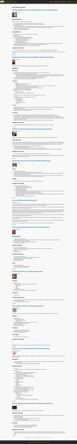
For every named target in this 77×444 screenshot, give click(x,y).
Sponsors (64, 1)
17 (38, 437)
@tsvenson (16, 50)
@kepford (18, 345)
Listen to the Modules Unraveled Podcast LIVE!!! (24, 200)
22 (46, 437)
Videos (51, 1)
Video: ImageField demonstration (19, 242)
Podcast (56, 1)
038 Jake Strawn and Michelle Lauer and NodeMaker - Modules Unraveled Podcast (33, 57)
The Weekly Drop (29, 345)
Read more (14, 54)
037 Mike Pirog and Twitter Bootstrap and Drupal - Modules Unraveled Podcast (32, 129)
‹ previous (28, 437)
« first (25, 437)
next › (49, 437)
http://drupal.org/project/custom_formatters (20, 247)
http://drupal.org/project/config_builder (20, 256)
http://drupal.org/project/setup (18, 265)
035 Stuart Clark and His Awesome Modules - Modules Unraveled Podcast (31, 227)
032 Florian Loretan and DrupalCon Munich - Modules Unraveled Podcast (30, 348)
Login (48, 442)
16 (36, 437)
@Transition (19, 214)
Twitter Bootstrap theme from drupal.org (27, 148)
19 (41, 437)
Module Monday (27, 257)
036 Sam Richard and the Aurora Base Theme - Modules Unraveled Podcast (31, 160)
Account (45, 442)
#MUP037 (55, 209)
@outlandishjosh (46, 345)
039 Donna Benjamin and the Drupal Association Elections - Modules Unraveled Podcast (34, 10)
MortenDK (17, 51)
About (69, 1)
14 (33, 437)
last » (51, 437)
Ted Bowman (16, 153)
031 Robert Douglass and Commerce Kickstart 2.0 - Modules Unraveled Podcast (32, 403)
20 (43, 437)
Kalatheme (27, 156)
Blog (60, 1)
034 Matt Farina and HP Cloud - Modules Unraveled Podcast (27, 271)
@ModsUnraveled (57, 217)
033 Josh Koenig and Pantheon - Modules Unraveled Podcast (27, 306)
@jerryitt (15, 124)
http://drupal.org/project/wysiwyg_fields (20, 238)
